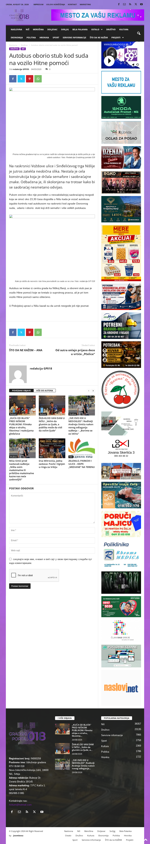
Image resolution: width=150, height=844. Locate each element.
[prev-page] (89, 391)
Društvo (111, 29)
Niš (27, 29)
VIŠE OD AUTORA (44, 390)
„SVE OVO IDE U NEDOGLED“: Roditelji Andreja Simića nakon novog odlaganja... (83, 764)
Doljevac (52, 29)
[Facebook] (119, 4)
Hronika (44, 37)
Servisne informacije (74, 37)
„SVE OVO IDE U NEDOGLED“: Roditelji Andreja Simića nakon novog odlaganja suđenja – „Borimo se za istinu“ (80, 425)
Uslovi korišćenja (55, 4)
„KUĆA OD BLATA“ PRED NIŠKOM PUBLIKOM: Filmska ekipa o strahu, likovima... (82, 730)
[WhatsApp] (38, 78)
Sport (56, 37)
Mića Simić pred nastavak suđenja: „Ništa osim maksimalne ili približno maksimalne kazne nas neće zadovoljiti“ (21, 470)
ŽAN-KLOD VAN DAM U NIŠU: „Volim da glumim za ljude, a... (83, 747)
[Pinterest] (29, 78)
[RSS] (130, 4)
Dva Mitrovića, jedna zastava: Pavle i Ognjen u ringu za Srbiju (52, 464)
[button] (139, 33)
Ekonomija (17, 37)
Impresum (38, 4)
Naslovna (16, 29)
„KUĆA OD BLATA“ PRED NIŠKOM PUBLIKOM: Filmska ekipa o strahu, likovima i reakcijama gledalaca (21, 425)
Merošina (38, 29)
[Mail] (124, 4)
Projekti (116, 37)
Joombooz (18, 835)
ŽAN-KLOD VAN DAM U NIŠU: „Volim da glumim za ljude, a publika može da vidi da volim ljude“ (52, 424)
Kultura (123, 29)
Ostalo (95, 29)
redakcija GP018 (21, 69)
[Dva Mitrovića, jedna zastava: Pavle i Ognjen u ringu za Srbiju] (52, 448)
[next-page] (93, 391)
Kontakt (72, 4)
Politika (31, 37)
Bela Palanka (80, 29)
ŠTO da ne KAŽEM (99, 37)
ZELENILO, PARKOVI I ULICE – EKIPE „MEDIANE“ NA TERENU (81, 464)
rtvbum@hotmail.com (20, 804)
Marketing (85, 4)
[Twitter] (136, 4)
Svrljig (65, 29)
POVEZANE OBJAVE (21, 390)
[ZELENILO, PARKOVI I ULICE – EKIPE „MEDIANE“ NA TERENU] (81, 448)
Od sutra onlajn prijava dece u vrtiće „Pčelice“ (75, 352)
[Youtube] (141, 4)
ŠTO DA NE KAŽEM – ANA (25, 350)
